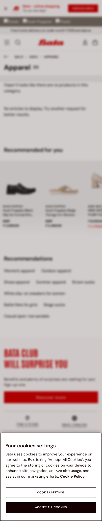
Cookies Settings (51, 492)
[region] (51, 476)
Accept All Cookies (51, 507)
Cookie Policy (72, 476)
